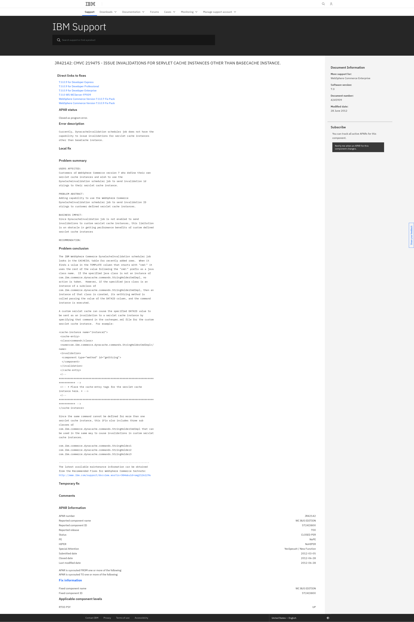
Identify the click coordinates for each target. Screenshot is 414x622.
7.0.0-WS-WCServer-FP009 (75, 94)
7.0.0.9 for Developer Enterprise (78, 90)
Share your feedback (411, 235)
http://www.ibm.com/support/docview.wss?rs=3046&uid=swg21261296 (105, 475)
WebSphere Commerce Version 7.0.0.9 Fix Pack (87, 103)
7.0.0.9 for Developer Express (76, 82)
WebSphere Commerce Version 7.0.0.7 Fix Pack (87, 98)
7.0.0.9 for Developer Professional (79, 86)
